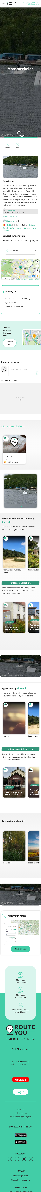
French (19, 228)
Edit (17, 147)
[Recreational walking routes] (14, 552)
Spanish (6, 231)
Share (7, 147)
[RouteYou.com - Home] (11, 3)
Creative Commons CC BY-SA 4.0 (16, 136)
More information (10, 216)
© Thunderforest (18, 279)
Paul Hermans (9, 134)
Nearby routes (10, 342)
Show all (6, 521)
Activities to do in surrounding (17, 298)
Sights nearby (10, 302)
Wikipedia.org (12, 210)
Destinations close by (14, 306)
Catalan (32, 225)
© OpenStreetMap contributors (31, 279)
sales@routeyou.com (21, 1180)
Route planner (20, 949)
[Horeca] (14, 718)
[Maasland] (14, 846)
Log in (20, 1092)
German (27, 228)
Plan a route (23, 1049)
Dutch (12, 228)
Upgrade (20, 1079)
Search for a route (22, 1063)
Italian (34, 228)
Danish (5, 228)
